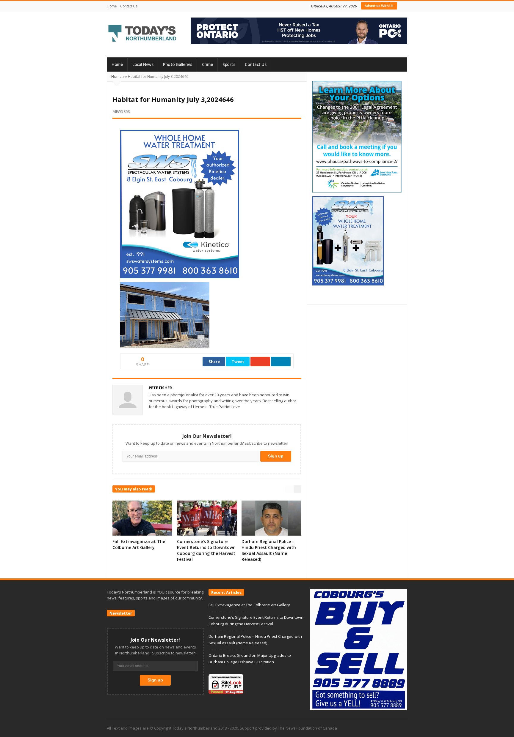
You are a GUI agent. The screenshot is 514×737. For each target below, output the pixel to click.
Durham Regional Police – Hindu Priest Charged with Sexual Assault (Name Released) (269, 550)
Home (112, 6)
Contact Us (128, 6)
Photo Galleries (177, 64)
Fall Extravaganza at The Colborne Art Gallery (138, 544)
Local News (142, 64)
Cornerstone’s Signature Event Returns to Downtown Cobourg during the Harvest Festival (206, 550)
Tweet (238, 361)
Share (214, 361)
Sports (228, 64)
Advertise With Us (379, 5)
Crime (207, 64)
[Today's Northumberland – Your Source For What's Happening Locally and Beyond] (142, 33)
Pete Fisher (160, 387)
